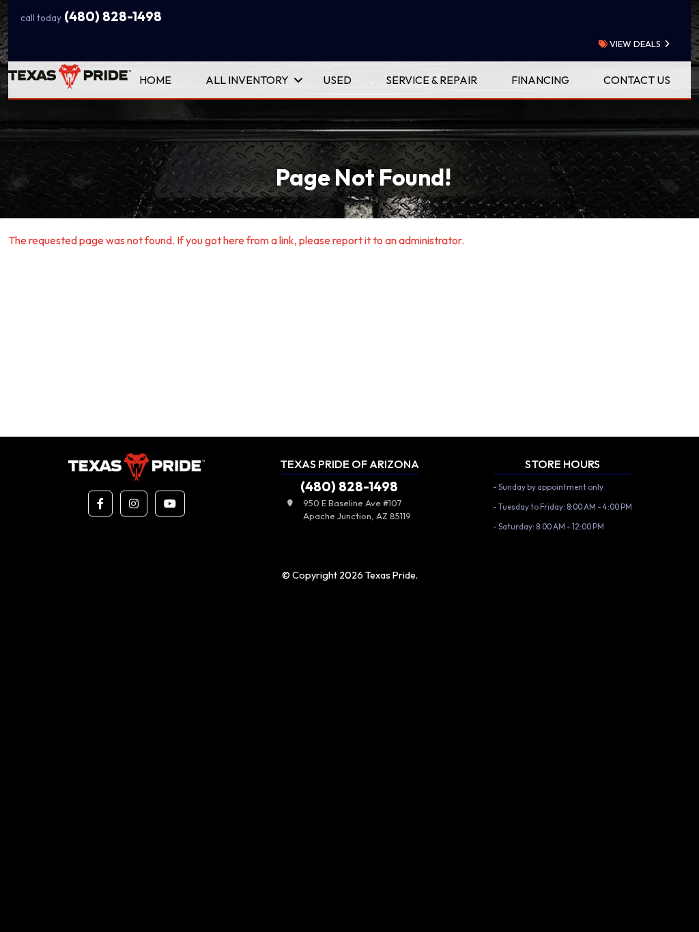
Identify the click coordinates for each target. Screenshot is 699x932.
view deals (634, 43)
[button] (100, 503)
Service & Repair (431, 80)
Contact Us (636, 80)
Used (337, 80)
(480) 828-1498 (91, 16)
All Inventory (247, 80)
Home (155, 80)
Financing (540, 80)
